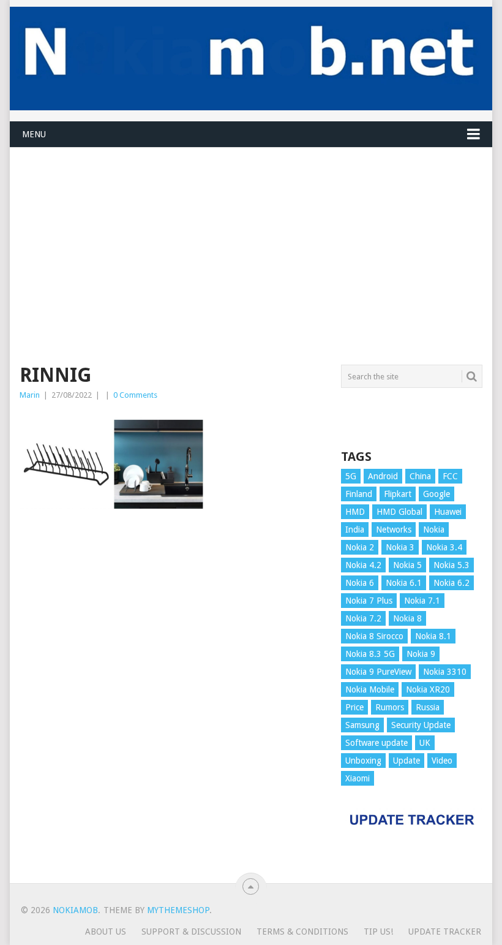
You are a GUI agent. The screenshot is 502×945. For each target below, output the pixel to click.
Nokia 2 (359, 547)
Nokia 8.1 (433, 636)
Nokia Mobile (369, 689)
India (354, 529)
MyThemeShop (178, 910)
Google (436, 494)
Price (354, 707)
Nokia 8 (407, 618)
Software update (376, 743)
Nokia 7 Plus (368, 600)
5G (350, 476)
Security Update (421, 725)
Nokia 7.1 (422, 600)
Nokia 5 (407, 565)
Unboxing (363, 760)
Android (383, 476)
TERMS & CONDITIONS (302, 931)
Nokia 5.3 (451, 565)
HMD (355, 512)
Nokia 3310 (444, 672)
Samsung (362, 725)
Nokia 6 (359, 583)
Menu (34, 134)
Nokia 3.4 (444, 547)
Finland (358, 494)
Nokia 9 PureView (378, 672)
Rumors (389, 707)
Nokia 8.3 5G (370, 654)
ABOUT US (105, 931)
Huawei (448, 512)
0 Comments (135, 395)
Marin (30, 395)
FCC (450, 476)
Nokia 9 (420, 654)
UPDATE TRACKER (444, 931)
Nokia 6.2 (451, 583)
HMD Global (399, 512)
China (420, 476)
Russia (428, 707)
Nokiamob (75, 910)
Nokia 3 (400, 547)
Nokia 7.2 (363, 618)
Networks (393, 529)
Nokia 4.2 (363, 565)
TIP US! (378, 931)
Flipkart (397, 494)
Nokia (433, 529)
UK (424, 743)
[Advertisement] (251, 233)
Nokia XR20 (428, 689)
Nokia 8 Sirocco (374, 636)
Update (406, 760)
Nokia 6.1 (404, 583)
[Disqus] (173, 698)
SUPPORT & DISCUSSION (191, 931)
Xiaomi (357, 778)
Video (442, 760)
